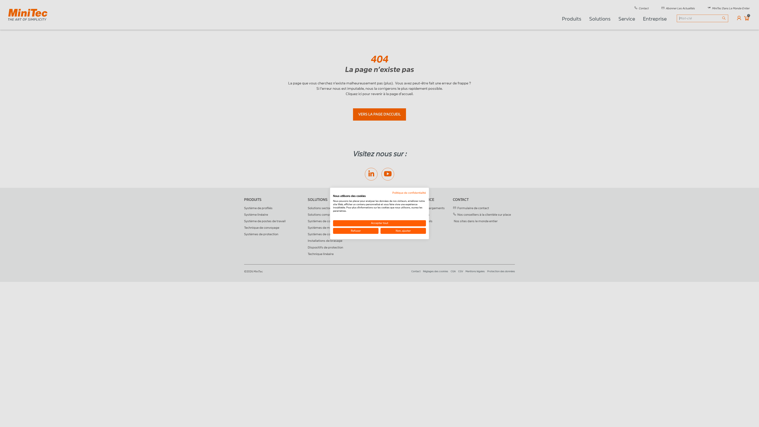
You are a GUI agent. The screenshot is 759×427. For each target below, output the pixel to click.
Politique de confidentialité (409, 192)
